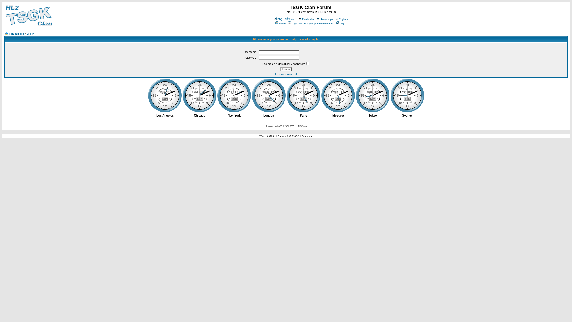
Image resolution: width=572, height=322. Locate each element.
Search (292, 19)
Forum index (16, 33)
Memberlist (308, 19)
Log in (343, 23)
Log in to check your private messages (313, 23)
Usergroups (326, 19)
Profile (282, 23)
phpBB (279, 126)
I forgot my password (286, 74)
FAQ (279, 19)
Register (343, 19)
